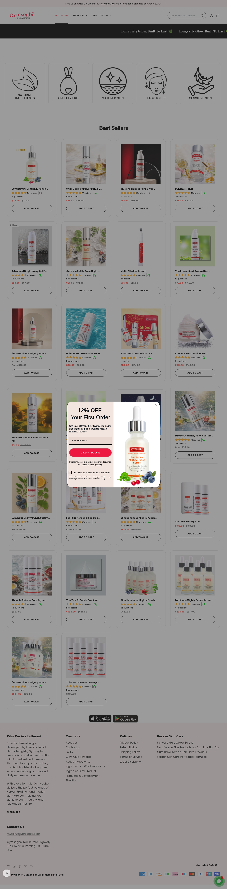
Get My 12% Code (90, 452)
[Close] (156, 405)
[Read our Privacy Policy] (110, 477)
